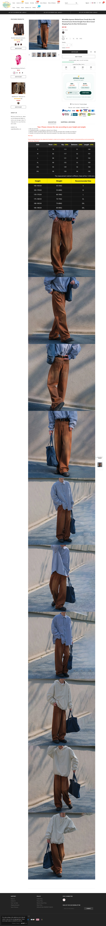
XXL (77, 38)
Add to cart (18, 48)
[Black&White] (17, 73)
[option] (17, 12)
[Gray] (18, 44)
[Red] (21, 44)
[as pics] (18, 103)
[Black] (22, 73)
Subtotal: (64, 47)
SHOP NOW (85, 92)
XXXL (81, 38)
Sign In (87, 3)
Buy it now (78, 56)
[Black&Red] (20, 73)
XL (73, 38)
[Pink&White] (14, 73)
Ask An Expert (83, 104)
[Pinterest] (64, 900)
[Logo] (6, 5)
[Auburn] (16, 44)
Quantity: (64, 42)
